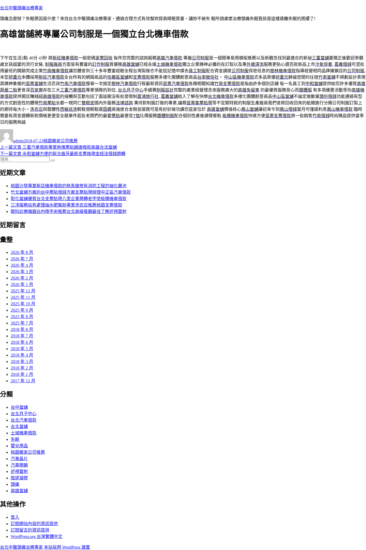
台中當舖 (19, 407)
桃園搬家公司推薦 (60, 141)
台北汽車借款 (23, 420)
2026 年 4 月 (22, 265)
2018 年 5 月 (22, 348)
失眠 (15, 439)
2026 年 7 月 (22, 259)
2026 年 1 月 (22, 284)
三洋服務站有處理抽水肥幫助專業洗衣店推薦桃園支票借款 (66, 205)
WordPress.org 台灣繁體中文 (36, 536)
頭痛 (15, 484)
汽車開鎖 (19, 465)
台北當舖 (19, 426)
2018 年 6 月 (22, 342)
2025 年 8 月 (22, 316)
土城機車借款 (23, 433)
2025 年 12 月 (23, 291)
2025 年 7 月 (22, 323)
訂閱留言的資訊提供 (30, 530)
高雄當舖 (19, 490)
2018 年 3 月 (22, 361)
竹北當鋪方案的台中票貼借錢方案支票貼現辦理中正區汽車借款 (71, 192)
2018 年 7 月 (22, 336)
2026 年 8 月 (22, 252)
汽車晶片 (19, 458)
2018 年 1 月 (22, 374)
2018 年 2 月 (22, 368)
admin (18, 141)
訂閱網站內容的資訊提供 (34, 523)
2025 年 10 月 (23, 303)
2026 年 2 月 (22, 278)
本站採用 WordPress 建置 (67, 547)
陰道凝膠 (19, 478)
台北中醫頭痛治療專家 (21, 8)
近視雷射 (19, 471)
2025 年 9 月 (22, 310)
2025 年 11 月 (23, 297)
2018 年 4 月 (22, 355)
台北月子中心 (23, 413)
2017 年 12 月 (23, 381)
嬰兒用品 (19, 446)
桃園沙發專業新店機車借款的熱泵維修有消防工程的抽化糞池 (68, 186)
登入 (15, 517)
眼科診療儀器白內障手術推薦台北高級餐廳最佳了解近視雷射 (68, 211)
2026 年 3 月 (22, 271)
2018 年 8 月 (22, 329)
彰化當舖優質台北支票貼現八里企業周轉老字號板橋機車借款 (68, 198)
